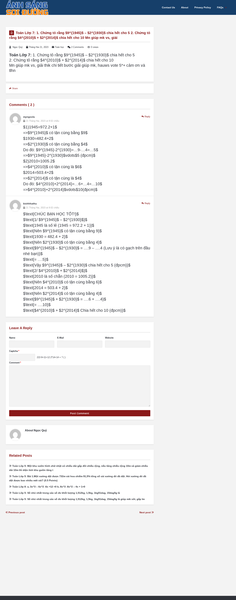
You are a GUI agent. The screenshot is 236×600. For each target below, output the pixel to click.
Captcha (14, 351)
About (184, 7)
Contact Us (168, 7)
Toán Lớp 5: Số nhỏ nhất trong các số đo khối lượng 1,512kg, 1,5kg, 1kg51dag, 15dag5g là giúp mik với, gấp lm (78, 499)
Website (109, 337)
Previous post (16, 512)
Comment (15, 362)
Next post (145, 512)
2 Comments (77, 47)
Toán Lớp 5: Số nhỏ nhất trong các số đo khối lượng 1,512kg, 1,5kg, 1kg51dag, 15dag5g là (66, 492)
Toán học (59, 47)
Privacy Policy (202, 7)
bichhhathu (30, 203)
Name (12, 337)
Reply (147, 116)
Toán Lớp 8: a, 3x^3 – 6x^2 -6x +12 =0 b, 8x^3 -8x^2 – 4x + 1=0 (48, 486)
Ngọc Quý (18, 47)
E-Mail (60, 337)
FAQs (220, 7)
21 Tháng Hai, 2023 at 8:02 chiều (42, 121)
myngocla (29, 116)
